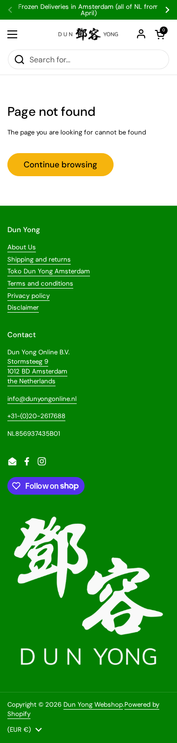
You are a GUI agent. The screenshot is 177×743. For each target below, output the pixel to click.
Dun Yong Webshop (93, 704)
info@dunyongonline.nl (42, 399)
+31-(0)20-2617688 (36, 416)
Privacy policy (28, 296)
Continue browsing (60, 164)
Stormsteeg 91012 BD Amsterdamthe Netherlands (37, 371)
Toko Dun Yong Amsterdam (48, 271)
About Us (21, 247)
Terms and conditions (40, 283)
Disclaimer (23, 307)
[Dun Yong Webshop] (88, 34)
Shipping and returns (39, 259)
